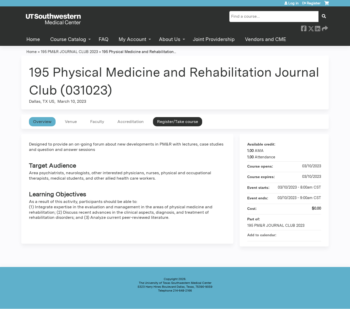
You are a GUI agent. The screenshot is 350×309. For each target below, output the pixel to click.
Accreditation (130, 121)
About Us (169, 39)
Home (33, 39)
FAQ (103, 39)
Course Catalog (68, 39)
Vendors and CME (265, 39)
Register (314, 3)
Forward (324, 27)
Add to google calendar (297, 235)
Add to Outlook (317, 235)
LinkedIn (317, 27)
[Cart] (326, 5)
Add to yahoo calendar (303, 235)
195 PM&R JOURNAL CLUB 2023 (69, 51)
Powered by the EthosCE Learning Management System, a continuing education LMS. (310, 300)
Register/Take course (177, 121)
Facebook (303, 28)
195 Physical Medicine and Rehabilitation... (139, 51)
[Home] (53, 19)
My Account (132, 39)
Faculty (97, 121)
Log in (293, 3)
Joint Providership (214, 39)
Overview (42, 121)
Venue (71, 121)
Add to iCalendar (310, 234)
